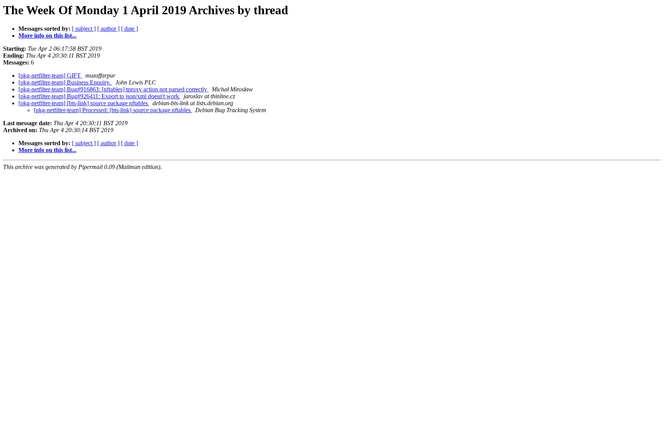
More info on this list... (47, 35)
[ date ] (129, 28)
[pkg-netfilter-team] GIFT (50, 75)
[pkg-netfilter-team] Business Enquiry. (65, 82)
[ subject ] (84, 28)
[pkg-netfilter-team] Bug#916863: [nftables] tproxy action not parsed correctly (113, 89)
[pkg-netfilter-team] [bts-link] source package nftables (83, 103)
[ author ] (108, 28)
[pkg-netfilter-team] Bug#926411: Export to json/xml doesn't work (99, 96)
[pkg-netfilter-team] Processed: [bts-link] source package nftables (113, 110)
